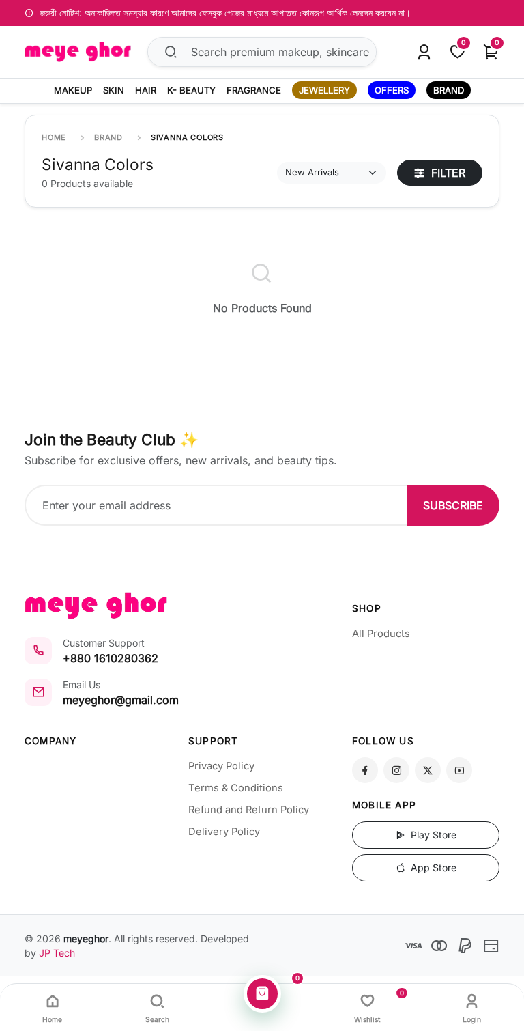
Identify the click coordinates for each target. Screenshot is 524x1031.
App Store (432, 867)
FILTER (446, 173)
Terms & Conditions (235, 788)
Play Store (432, 835)
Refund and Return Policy (248, 810)
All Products (381, 633)
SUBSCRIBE (453, 505)
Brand (108, 137)
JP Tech (57, 953)
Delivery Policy (224, 831)
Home (54, 137)
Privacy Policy (221, 766)
